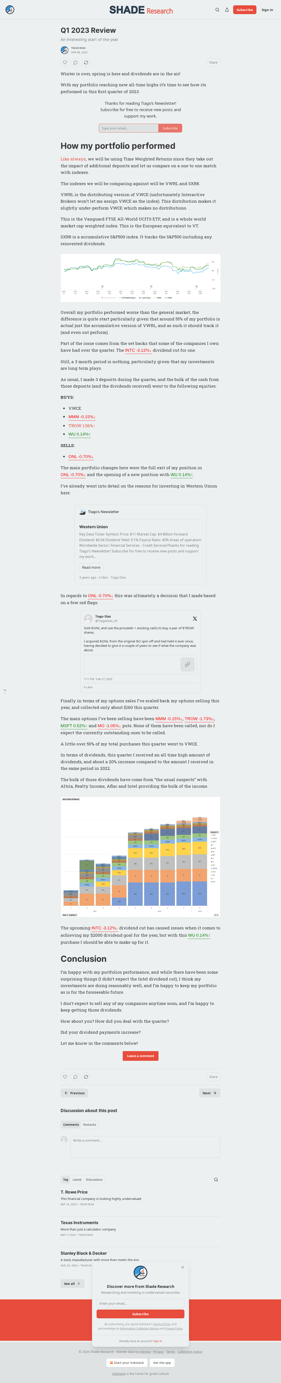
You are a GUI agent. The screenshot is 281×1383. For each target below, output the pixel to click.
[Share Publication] (227, 9)
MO (109, 725)
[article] (140, 1201)
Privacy (158, 1352)
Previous (77, 1093)
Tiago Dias (78, 48)
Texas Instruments (79, 1222)
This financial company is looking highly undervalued (101, 1198)
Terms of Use (161, 1324)
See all (69, 1283)
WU (79, 434)
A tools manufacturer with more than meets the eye (100, 1260)
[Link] (54, 145)
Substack (118, 1374)
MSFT (74, 725)
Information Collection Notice (139, 1328)
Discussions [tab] (94, 1180)
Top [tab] (65, 1180)
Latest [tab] (77, 1180)
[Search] (217, 9)
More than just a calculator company (88, 1229)
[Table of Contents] (5, 691)
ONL (81, 456)
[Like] (65, 62)
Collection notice (190, 1352)
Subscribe (245, 9)
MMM (82, 416)
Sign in (267, 9)
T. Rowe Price (74, 1192)
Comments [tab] (71, 1125)
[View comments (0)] (75, 62)
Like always (73, 159)
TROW (199, 718)
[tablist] (80, 1124)
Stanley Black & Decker (84, 1253)
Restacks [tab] (89, 1125)
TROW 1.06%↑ (81, 425)
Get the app (162, 1363)
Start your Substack (129, 1363)
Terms (170, 1352)
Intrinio (145, 1352)
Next (207, 1093)
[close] (182, 1267)
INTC (138, 350)
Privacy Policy (173, 1328)
